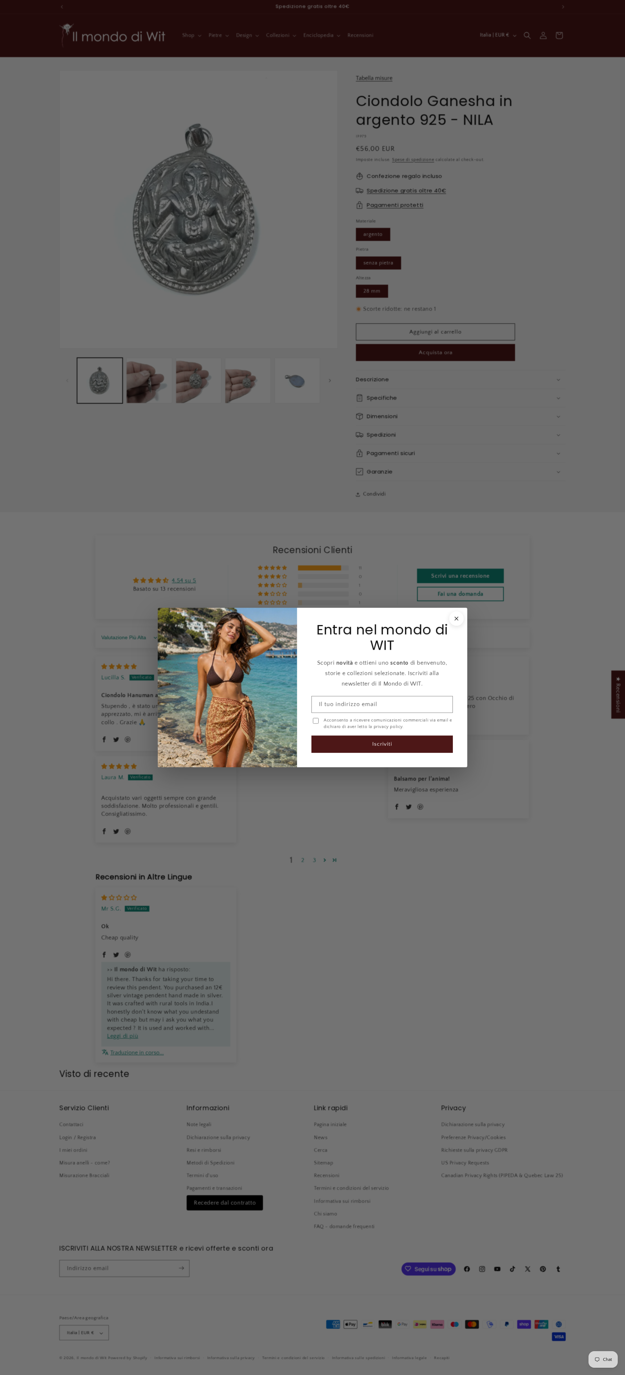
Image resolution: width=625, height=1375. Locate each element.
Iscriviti (382, 744)
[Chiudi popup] (456, 618)
